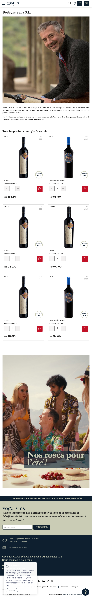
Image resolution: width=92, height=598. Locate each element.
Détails (23, 168)
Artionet (65, 594)
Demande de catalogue (69, 587)
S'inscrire (42, 527)
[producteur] (46, 59)
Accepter (12, 590)
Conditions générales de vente (45, 587)
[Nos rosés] (46, 421)
